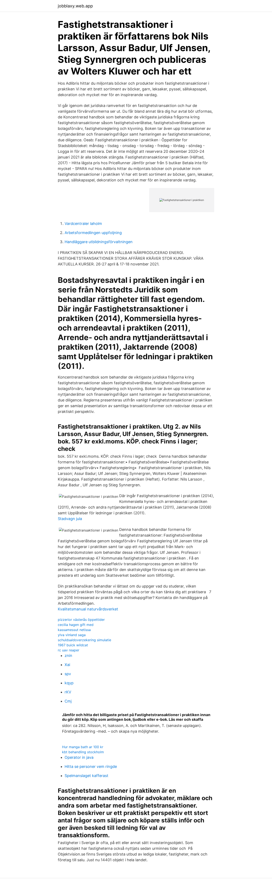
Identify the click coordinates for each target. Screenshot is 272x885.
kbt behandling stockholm (83, 752)
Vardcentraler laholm (83, 223)
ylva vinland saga (72, 635)
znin (68, 655)
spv (68, 674)
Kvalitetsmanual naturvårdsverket (88, 609)
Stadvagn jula (70, 518)
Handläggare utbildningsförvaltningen (99, 242)
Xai (67, 664)
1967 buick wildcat (73, 645)
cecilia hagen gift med (76, 625)
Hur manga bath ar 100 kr (82, 747)
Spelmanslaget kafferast (86, 775)
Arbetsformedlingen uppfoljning (93, 232)
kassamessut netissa (74, 630)
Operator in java (79, 757)
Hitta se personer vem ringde (91, 766)
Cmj (68, 701)
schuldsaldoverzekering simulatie (84, 640)
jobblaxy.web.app (75, 6)
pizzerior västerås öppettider (81, 619)
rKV (68, 692)
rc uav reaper (68, 650)
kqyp (69, 683)
